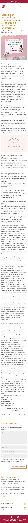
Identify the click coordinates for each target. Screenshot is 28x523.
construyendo (21, 114)
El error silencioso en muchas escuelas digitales (13, 487)
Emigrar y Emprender (8, 30)
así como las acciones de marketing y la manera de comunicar (13, 180)
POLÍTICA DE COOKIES (17, 520)
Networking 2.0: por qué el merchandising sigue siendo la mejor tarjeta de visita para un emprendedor (13, 483)
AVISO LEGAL (22, 519)
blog (25, 414)
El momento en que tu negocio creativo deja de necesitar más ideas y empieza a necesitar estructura (13, 495)
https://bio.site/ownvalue (7, 405)
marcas (12, 325)
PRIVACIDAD (8, 520)
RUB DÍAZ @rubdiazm (14, 412)
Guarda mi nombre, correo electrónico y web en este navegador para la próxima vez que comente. (13, 461)
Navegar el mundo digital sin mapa (10, 479)
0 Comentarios (9, 32)
